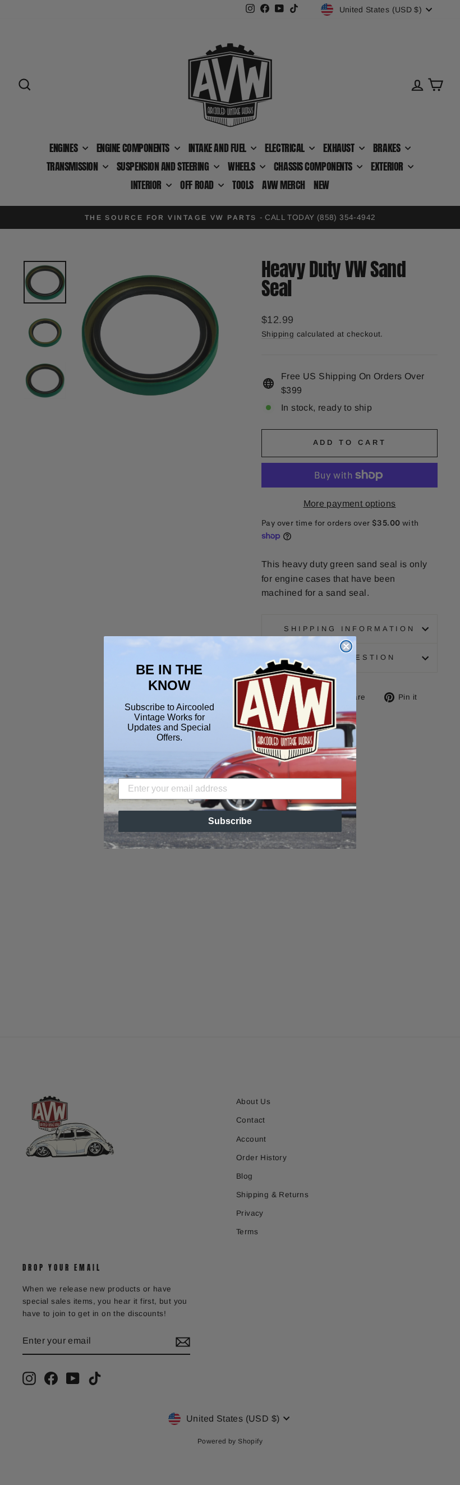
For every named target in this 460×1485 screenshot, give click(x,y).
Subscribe (230, 821)
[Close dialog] (346, 646)
